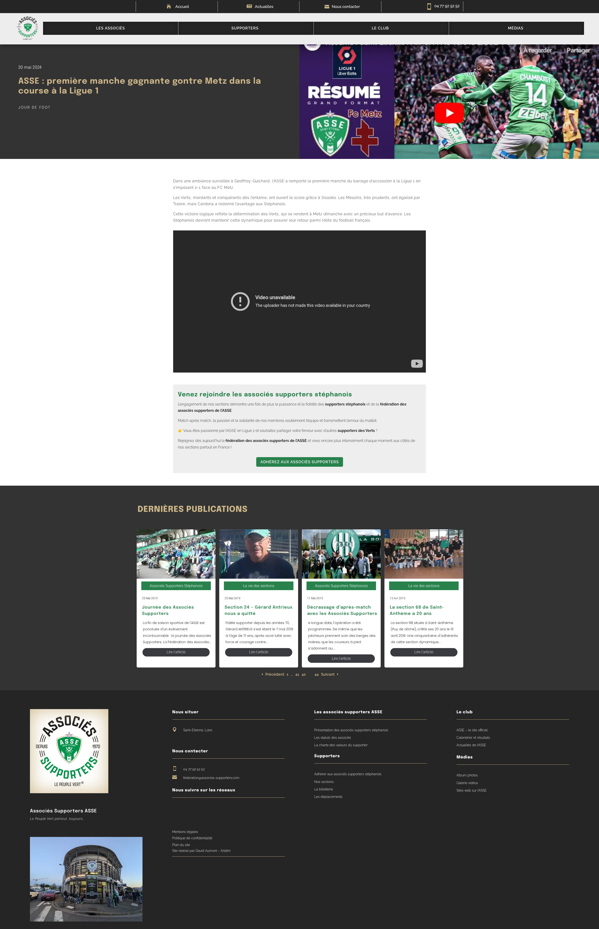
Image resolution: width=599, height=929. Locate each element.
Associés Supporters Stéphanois (176, 586)
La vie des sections (258, 586)
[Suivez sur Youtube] (184, 808)
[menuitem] (110, 28)
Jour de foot (34, 108)
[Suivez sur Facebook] (175, 808)
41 (297, 674)
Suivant (328, 674)
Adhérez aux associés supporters (299, 462)
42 (304, 674)
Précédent (274, 674)
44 (316, 674)
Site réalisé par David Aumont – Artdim (201, 851)
